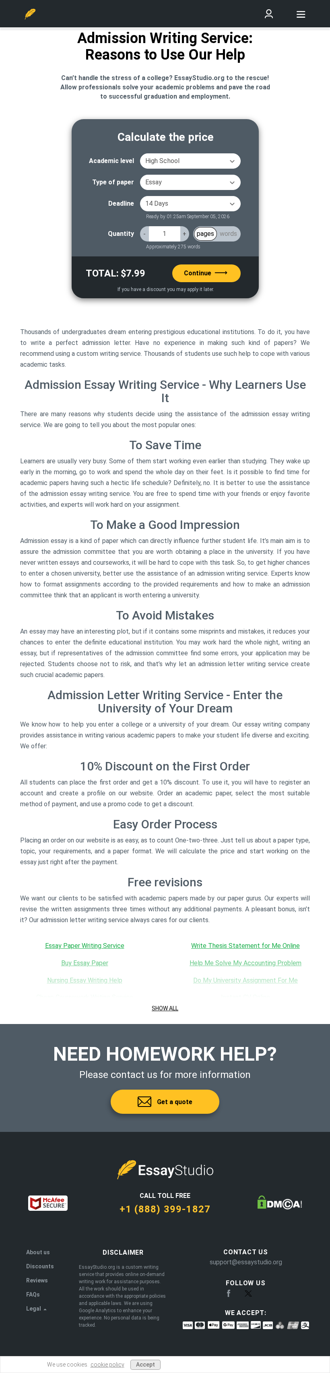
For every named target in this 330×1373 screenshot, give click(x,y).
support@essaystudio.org (246, 1262)
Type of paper (113, 182)
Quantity (121, 233)
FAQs (33, 1294)
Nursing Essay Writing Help (84, 980)
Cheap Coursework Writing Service (84, 997)
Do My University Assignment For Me (245, 980)
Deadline (121, 203)
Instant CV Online (245, 997)
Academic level (111, 161)
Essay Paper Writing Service (84, 946)
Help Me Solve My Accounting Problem (245, 963)
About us (38, 1252)
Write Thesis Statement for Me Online (245, 946)
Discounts (40, 1266)
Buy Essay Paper (84, 963)
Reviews (37, 1280)
